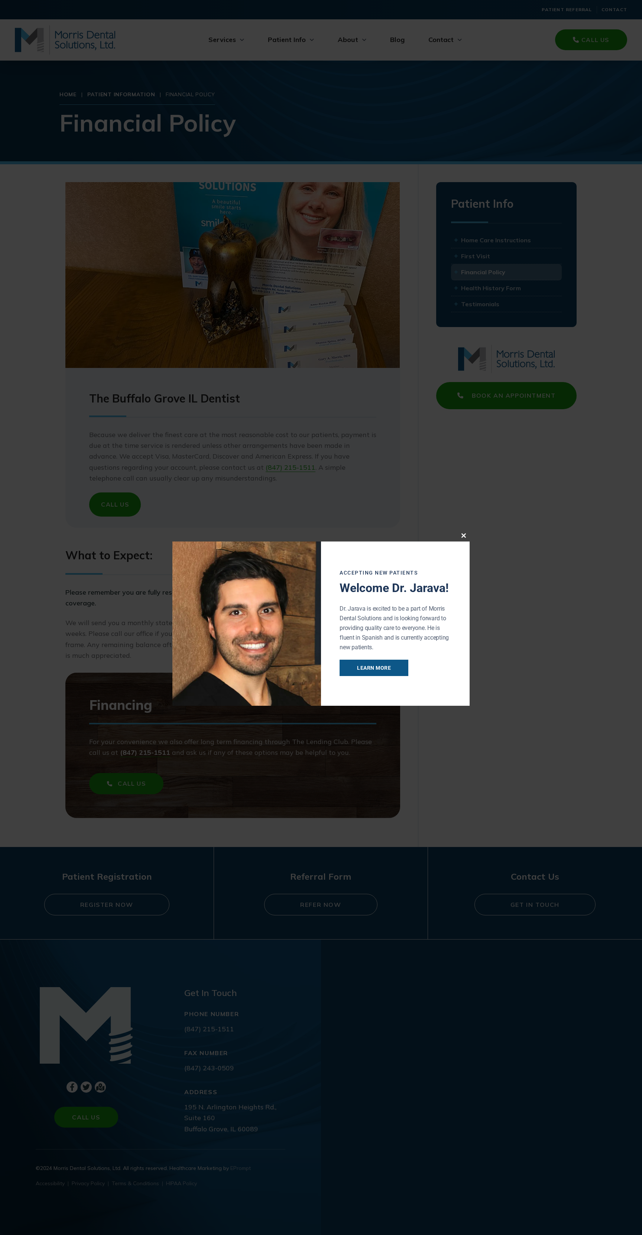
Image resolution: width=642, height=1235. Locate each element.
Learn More (374, 668)
